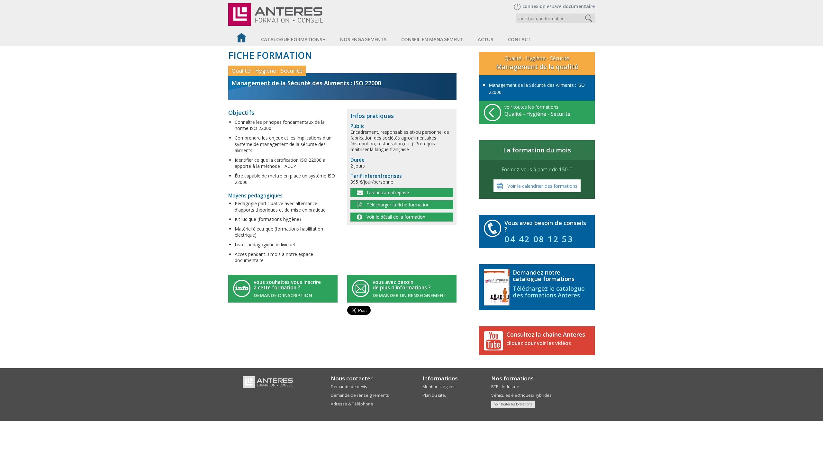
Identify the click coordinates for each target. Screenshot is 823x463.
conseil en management (432, 39)
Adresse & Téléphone (352, 404)
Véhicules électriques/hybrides (521, 395)
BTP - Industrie (505, 386)
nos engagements (363, 39)
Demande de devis (349, 386)
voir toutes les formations (537, 110)
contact (519, 39)
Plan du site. (434, 395)
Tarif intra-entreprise (387, 192)
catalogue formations (291, 39)
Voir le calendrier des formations (541, 186)
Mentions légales (439, 386)
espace (558, 6)
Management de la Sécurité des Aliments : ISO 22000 (537, 88)
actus (485, 39)
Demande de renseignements (360, 395)
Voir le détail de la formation (395, 217)
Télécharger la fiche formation (397, 205)
